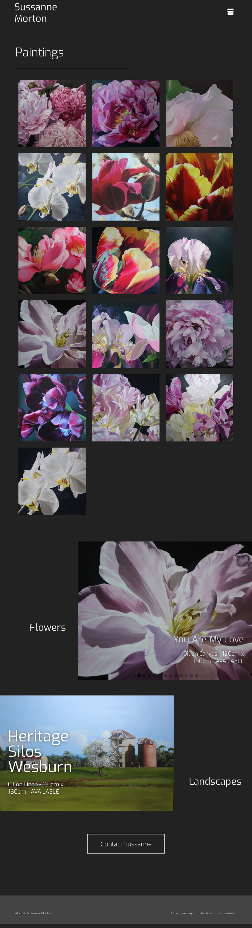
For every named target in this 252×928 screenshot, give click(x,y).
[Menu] (230, 12)
